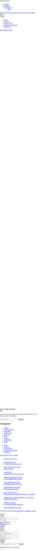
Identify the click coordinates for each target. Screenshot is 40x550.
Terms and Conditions (10, 25)
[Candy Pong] (8, 469)
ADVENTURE (9, 429)
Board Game (8, 433)
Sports (6, 442)
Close (2, 514)
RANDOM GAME (6, 30)
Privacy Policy (8, 23)
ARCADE (7, 431)
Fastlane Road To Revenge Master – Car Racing (19, 497)
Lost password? (5, 522)
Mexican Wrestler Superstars (12, 507)
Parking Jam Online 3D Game (13, 477)
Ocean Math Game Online (12, 482)
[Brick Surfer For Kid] (11, 489)
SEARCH (7, 6)
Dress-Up (7, 435)
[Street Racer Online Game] (13, 464)
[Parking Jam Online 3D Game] (14, 474)
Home (6, 20)
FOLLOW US (8, 7)
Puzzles (6, 438)
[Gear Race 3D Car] (10, 459)
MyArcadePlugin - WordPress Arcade (24, 511)
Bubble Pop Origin (10, 502)
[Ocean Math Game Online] (13, 479)
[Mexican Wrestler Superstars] (13, 504)
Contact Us (7, 27)
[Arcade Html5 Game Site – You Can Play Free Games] (17, 13)
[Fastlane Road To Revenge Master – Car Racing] (19, 494)
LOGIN (6, 4)
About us (7, 21)
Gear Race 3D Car (9, 462)
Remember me (6, 524)
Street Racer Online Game (12, 467)
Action (6, 428)
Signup (3, 540)
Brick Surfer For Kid (10, 492)
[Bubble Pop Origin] (10, 499)
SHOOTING (8, 440)
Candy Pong (8, 472)
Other (5, 436)
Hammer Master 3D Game (12, 487)
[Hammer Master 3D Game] (13, 484)
